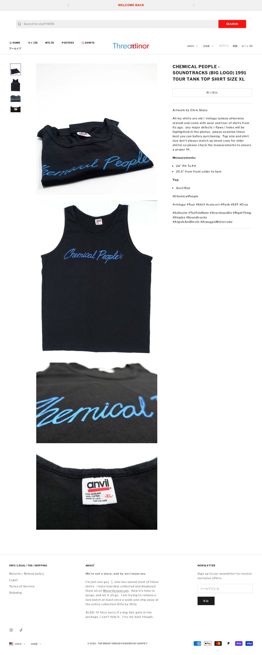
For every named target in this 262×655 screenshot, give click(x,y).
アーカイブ (15, 48)
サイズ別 (33, 42)
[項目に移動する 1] (15, 69)
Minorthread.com (116, 590)
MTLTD (49, 42)
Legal (13, 580)
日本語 (206, 46)
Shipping (15, 592)
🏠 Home (14, 42)
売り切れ (212, 92)
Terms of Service (22, 586)
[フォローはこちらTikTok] (21, 630)
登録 (206, 600)
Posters (68, 42)
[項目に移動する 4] (15, 109)
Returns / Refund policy (26, 573)
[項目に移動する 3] (15, 98)
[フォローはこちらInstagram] (11, 630)
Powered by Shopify (134, 643)
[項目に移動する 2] (15, 85)
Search (232, 24)
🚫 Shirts (88, 42)
